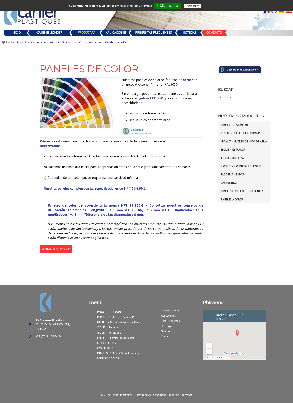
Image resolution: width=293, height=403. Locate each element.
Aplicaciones (168, 315)
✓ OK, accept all (167, 5)
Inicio (16, 32)
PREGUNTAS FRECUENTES (153, 32)
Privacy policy (215, 5)
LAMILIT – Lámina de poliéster (241, 166)
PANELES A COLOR (232, 199)
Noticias (165, 331)
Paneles (54, 205)
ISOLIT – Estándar (233, 149)
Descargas (167, 326)
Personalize (192, 5)
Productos (86, 32)
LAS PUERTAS (229, 183)
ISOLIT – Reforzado (234, 158)
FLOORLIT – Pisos (232, 174)
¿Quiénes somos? (49, 32)
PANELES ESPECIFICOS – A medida (242, 191)
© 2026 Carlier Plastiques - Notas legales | (127, 395)
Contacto (166, 336)
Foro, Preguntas (170, 321)
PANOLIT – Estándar (234, 125)
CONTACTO (214, 32)
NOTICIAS (189, 32)
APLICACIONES (116, 32)
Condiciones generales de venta (172, 395)
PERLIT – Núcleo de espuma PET (242, 133)
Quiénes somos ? (171, 310)
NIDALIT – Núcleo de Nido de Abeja (244, 141)
